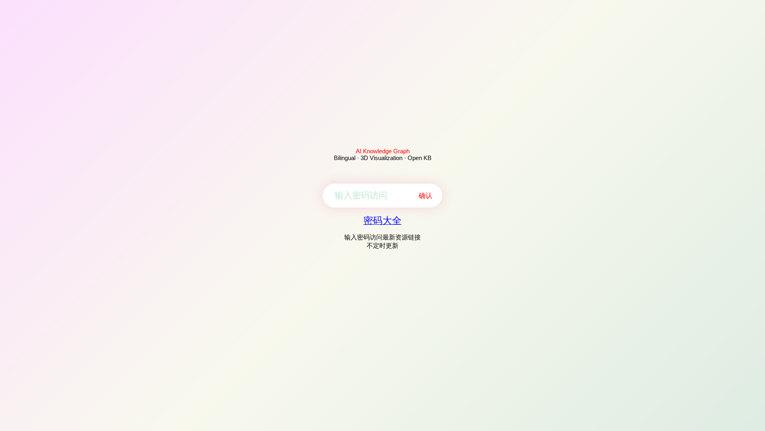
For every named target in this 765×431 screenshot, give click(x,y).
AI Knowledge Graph (383, 151)
